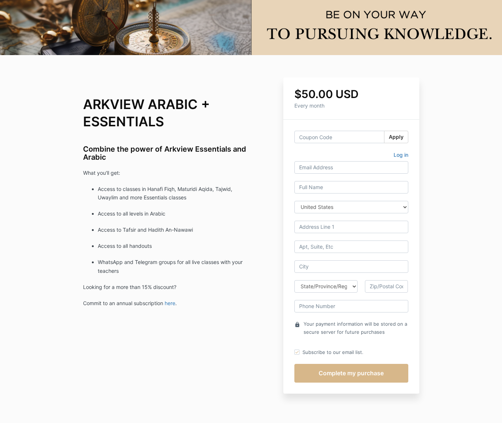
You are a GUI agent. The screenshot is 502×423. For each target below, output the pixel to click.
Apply (396, 137)
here (170, 303)
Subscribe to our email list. (332, 352)
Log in (401, 155)
